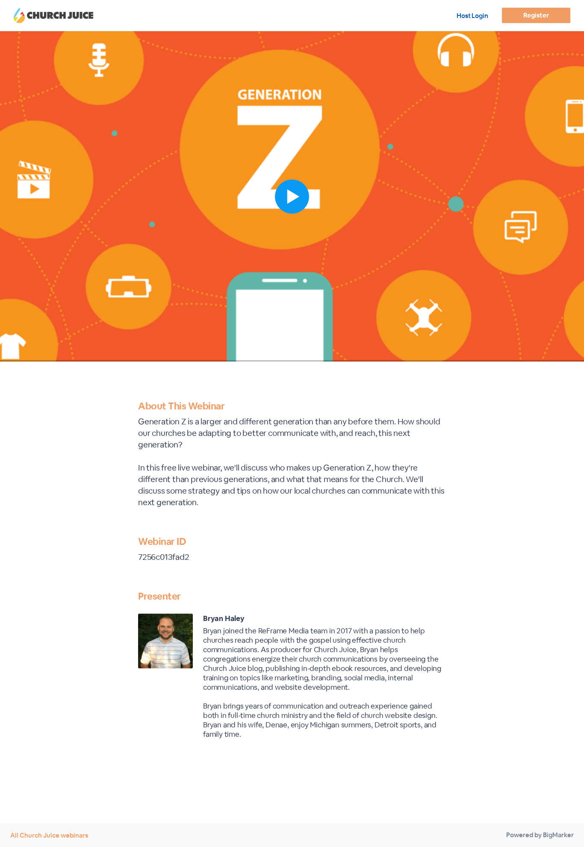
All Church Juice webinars (49, 835)
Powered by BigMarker (540, 835)
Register (536, 15)
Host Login (472, 16)
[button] (292, 196)
